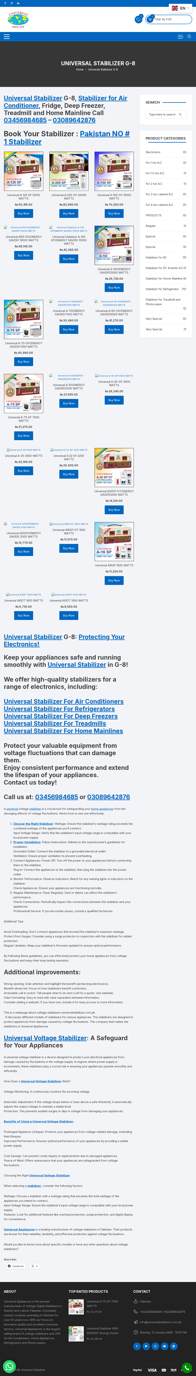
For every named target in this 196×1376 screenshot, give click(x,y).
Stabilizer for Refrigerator (162, 289)
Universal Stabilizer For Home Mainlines (63, 731)
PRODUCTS (154, 215)
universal (13, 809)
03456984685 (25, 120)
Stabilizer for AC (156, 257)
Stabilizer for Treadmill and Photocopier (163, 302)
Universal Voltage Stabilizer (45, 1038)
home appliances (102, 809)
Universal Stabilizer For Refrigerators (59, 709)
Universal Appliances (19, 1229)
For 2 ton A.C (154, 184)
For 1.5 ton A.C (155, 173)
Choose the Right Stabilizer (33, 824)
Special (150, 236)
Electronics (153, 152)
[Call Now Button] (187, 1368)
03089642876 (74, 120)
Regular (151, 226)
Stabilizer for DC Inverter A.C (164, 268)
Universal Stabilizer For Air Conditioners (64, 701)
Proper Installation (26, 842)
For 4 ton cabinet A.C (159, 205)
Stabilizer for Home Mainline (164, 278)
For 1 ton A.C (154, 162)
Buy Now (23, 213)
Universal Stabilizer (33, 98)
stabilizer (35, 809)
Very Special (154, 318)
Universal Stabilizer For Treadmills (55, 723)
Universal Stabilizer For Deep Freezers (61, 716)
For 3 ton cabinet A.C (159, 194)
